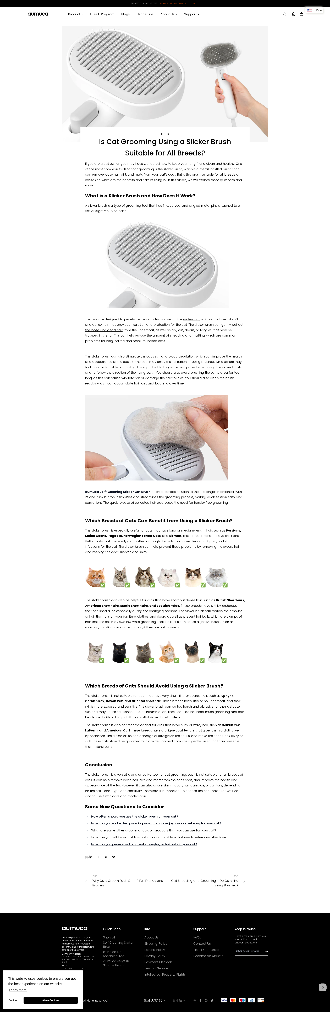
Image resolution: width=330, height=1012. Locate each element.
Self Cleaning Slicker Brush (118, 945)
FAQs (197, 937)
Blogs (165, 134)
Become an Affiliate (208, 956)
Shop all (109, 937)
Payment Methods (158, 962)
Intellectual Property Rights (165, 974)
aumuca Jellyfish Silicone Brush (116, 963)
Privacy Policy (154, 956)
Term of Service (156, 968)
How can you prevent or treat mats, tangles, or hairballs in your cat (143, 844)
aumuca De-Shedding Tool (114, 954)
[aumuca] (38, 14)
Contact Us (202, 944)
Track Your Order (206, 950)
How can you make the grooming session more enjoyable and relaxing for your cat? (156, 823)
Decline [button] (13, 1000)
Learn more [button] (18, 990)
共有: (88, 857)
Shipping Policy (155, 944)
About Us (151, 937)
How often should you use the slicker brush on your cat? (134, 816)
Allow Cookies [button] (50, 1000)
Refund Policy (154, 950)
